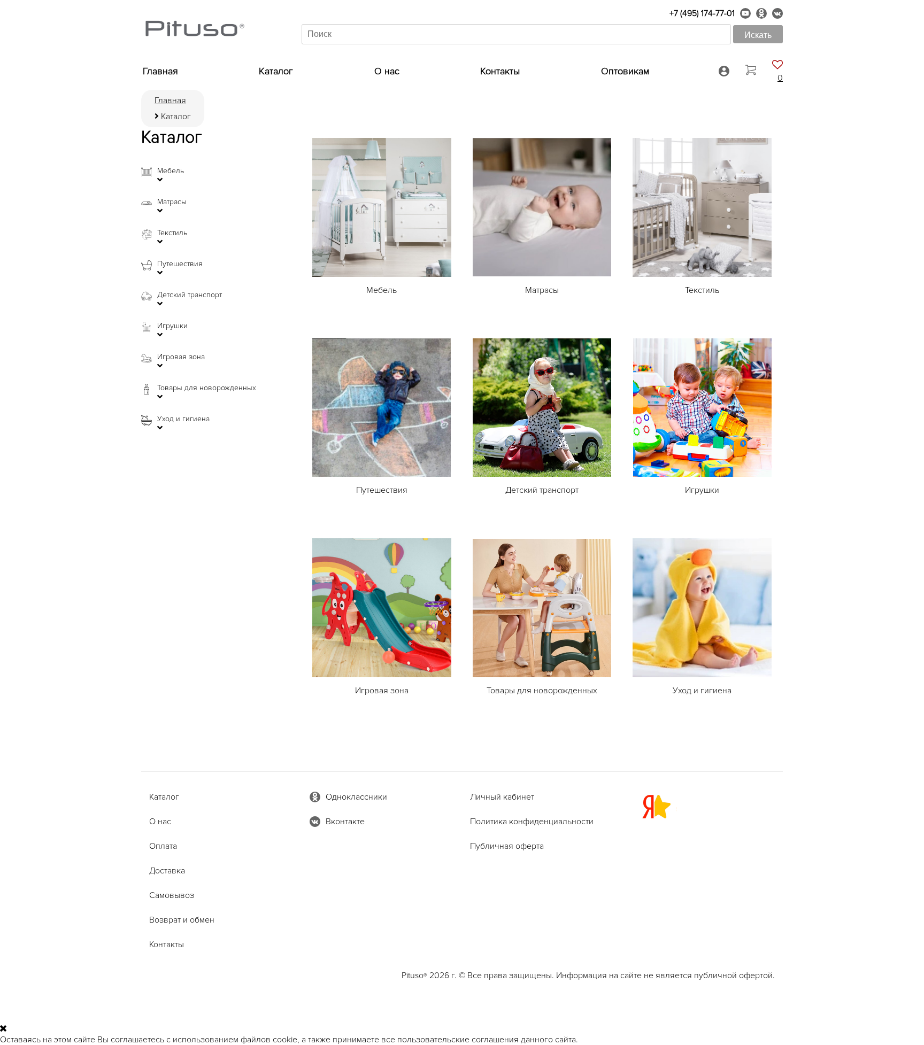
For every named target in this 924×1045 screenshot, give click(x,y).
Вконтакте (345, 821)
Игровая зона (181, 357)
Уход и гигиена (183, 419)
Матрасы (172, 202)
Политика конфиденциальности (532, 821)
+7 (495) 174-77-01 (702, 13)
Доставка (167, 870)
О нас (386, 71)
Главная (160, 71)
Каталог (276, 71)
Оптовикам (625, 71)
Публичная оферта (507, 846)
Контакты (500, 71)
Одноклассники (356, 797)
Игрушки (172, 326)
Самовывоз (171, 895)
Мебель (170, 171)
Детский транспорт (189, 295)
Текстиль (172, 233)
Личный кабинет (502, 797)
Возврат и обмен (181, 920)
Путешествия (180, 264)
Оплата (163, 846)
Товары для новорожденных (206, 388)
